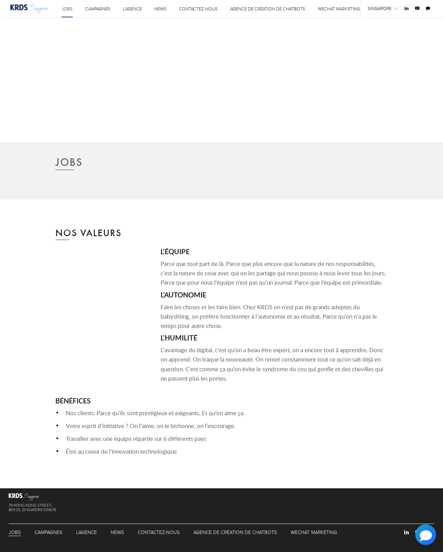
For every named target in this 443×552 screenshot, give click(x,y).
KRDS (29, 9)
